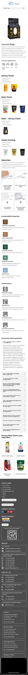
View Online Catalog (8, 504)
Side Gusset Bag (7, 456)
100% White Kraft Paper (20, 186)
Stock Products (5, 485)
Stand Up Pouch (21, 474)
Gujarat (6, 612)
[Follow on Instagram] (11, 512)
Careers (4, 495)
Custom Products (6, 487)
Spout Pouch (21, 456)
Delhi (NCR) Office (9, 642)
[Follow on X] (5, 512)
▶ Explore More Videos (14, 672)
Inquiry (4, 493)
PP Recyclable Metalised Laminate (20, 208)
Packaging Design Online (8, 491)
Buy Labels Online (6, 489)
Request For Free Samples (9, 500)
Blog (3, 496)
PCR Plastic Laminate (7, 208)
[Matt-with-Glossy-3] (14, 41)
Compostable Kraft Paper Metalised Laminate (7, 187)
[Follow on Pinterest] (8, 512)
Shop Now (5, 524)
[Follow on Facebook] (2, 512)
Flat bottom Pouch (7, 474)
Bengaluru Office (9, 655)
